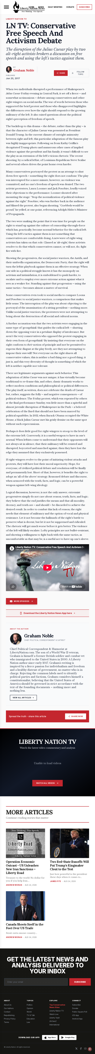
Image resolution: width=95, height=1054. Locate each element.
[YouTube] (85, 1048)
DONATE (70, 7)
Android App (77, 1019)
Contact (7, 1012)
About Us (7, 1005)
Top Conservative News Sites (57, 1006)
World (29, 1012)
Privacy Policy (9, 1019)
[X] (76, 1048)
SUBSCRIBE (84, 7)
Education (31, 1019)
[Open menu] (6, 7)
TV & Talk (31, 1015)
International (54, 1025)
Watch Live (53, 1014)
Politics (29, 1005)
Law (28, 1022)
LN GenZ (53, 1021)
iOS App (75, 1015)
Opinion (30, 1008)
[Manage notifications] (90, 1049)
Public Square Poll (79, 1012)
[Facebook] (81, 1048)
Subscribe (80, 982)
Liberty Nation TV (56, 1011)
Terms (6, 1022)
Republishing (9, 1015)
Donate (75, 1008)
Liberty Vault (54, 1018)
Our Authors (9, 1008)
